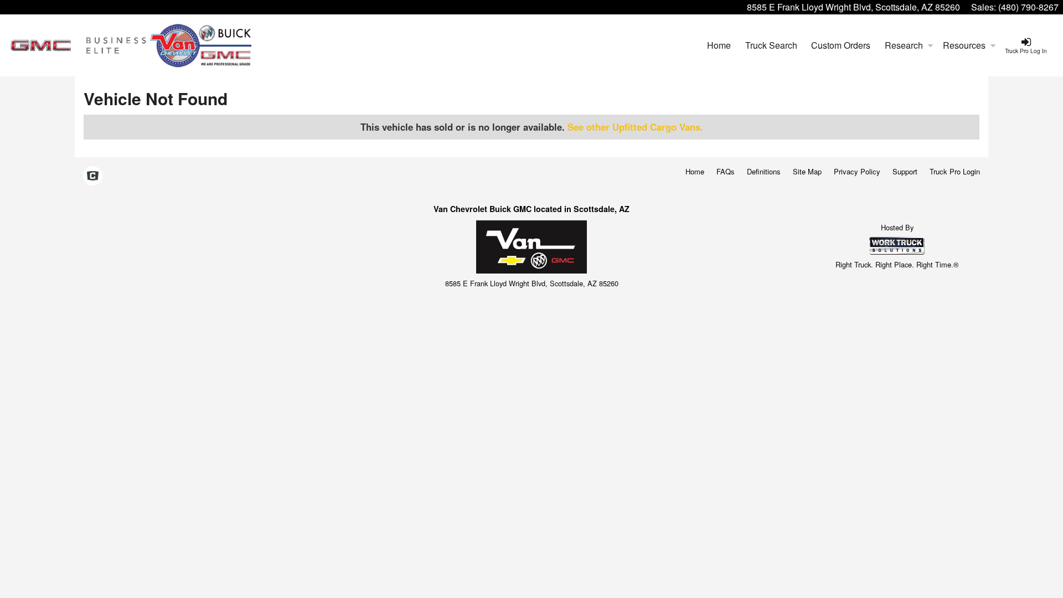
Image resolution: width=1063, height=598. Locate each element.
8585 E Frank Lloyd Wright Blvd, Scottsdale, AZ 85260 (853, 7)
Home (719, 45)
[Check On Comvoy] (92, 176)
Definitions (764, 171)
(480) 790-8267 (1028, 7)
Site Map (807, 171)
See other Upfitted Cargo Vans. (635, 126)
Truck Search (771, 45)
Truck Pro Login (955, 171)
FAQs (725, 171)
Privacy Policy (857, 171)
